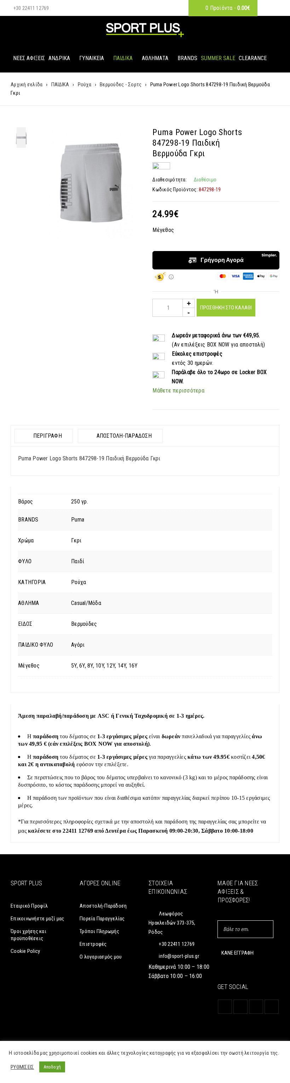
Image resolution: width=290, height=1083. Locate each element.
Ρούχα (84, 84)
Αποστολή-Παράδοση (103, 906)
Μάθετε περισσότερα (178, 390)
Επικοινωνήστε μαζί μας (37, 918)
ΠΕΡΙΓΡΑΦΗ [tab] (46, 435)
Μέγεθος (163, 230)
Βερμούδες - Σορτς (120, 84)
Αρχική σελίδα (26, 84)
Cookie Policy (25, 951)
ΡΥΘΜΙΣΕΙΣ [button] (22, 1067)
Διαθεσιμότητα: (169, 179)
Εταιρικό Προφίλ (29, 906)
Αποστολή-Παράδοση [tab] (123, 435)
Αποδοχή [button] (52, 1067)
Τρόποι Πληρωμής (99, 931)
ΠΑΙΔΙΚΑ (60, 84)
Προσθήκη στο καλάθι (226, 307)
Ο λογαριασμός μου (101, 957)
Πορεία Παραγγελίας (102, 918)
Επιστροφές (93, 944)
